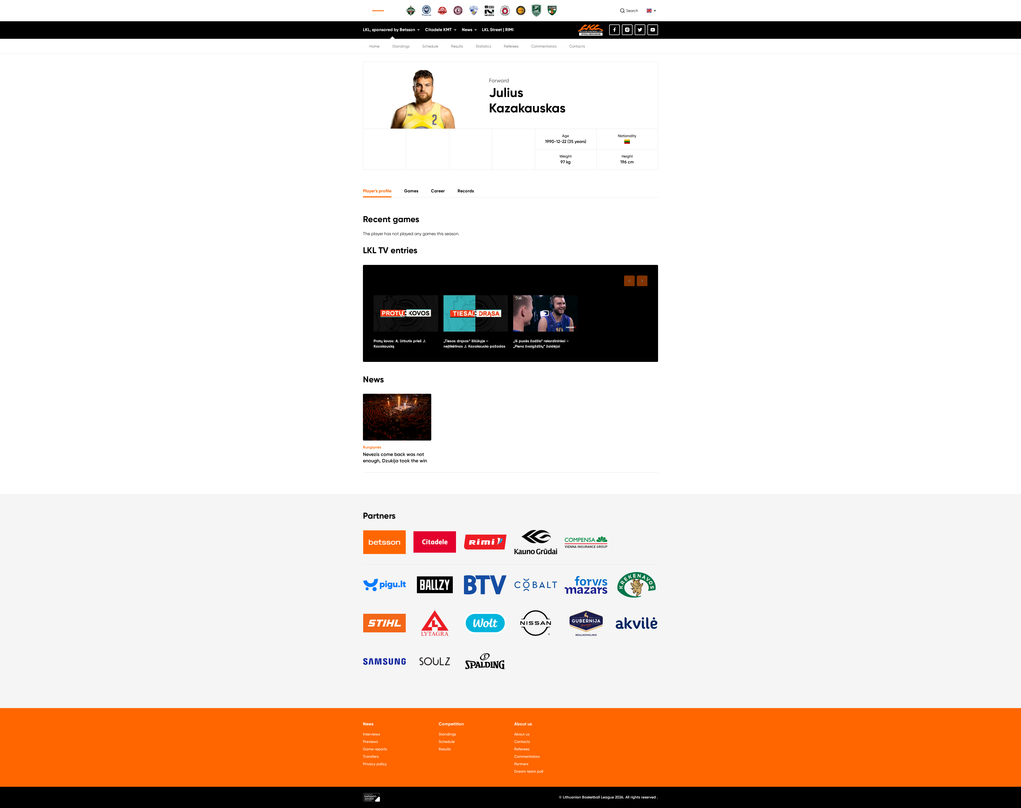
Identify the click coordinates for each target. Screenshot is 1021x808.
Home (374, 46)
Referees (511, 46)
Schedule (430, 46)
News (467, 29)
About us (521, 734)
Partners (521, 764)
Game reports (375, 749)
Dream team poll (528, 771)
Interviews (371, 734)
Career (438, 190)
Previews (370, 741)
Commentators (543, 46)
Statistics (483, 46)
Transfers (371, 756)
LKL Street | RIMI (497, 29)
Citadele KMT (438, 29)
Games (411, 190)
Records (466, 190)
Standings (400, 46)
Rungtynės (372, 447)
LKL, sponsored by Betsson (389, 29)
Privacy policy (375, 764)
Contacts (577, 46)
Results (457, 46)
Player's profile (377, 190)
